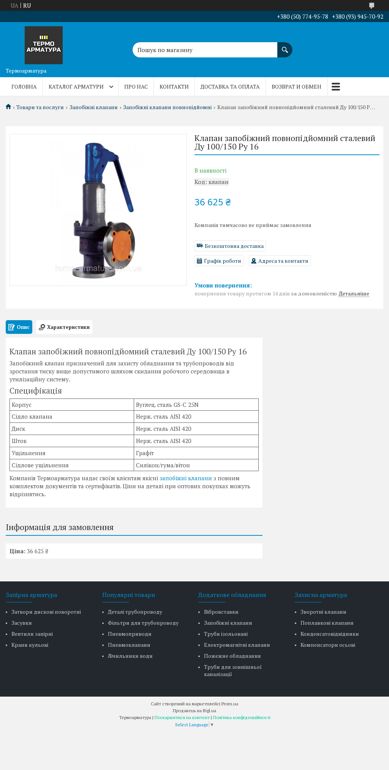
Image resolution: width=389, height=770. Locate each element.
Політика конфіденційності (241, 717)
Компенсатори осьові (327, 644)
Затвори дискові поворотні (46, 611)
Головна (24, 86)
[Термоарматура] (44, 43)
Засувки (21, 622)
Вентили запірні (32, 633)
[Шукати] (285, 46)
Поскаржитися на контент (182, 717)
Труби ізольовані (226, 633)
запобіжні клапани (186, 478)
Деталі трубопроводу (135, 611)
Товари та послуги (40, 107)
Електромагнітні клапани (237, 644)
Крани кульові (29, 644)
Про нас (136, 86)
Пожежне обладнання (232, 655)
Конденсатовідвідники (329, 633)
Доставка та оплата (230, 86)
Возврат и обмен (296, 86)
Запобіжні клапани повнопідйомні (167, 107)
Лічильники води (130, 655)
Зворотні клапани (323, 611)
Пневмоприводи (130, 633)
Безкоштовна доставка (234, 245)
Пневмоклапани (129, 644)
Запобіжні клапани (94, 107)
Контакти (174, 86)
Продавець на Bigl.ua (194, 710)
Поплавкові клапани (327, 622)
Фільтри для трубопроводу (143, 622)
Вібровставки (221, 611)
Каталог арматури (76, 86)
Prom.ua (229, 703)
